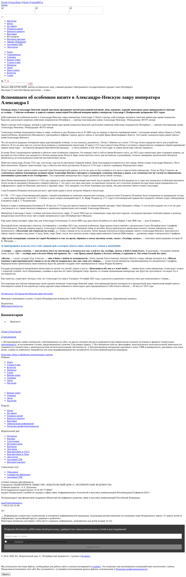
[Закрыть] (2, 516)
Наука (10, 23)
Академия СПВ (14, 44)
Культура (11, 73)
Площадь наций (15, 29)
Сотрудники (13, 441)
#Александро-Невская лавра (29, 293)
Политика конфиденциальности (23, 426)
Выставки (12, 34)
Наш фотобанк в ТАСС (18, 451)
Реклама (11, 438)
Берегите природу (16, 31)
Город (10, 52)
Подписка (12, 436)
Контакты (12, 446)
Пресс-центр (13, 70)
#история (48, 293)
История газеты (15, 444)
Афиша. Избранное (16, 42)
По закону (12, 26)
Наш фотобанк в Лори (18, 454)
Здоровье (11, 57)
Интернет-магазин (16, 39)
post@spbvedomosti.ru (11, 503)
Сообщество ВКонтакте (19, 474)
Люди (10, 67)
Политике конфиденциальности (131, 569)
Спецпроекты (14, 54)
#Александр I (7, 293)
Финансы (11, 65)
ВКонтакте (6, 306)
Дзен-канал (12, 472)
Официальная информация (20, 423)
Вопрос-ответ (13, 60)
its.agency (86, 556)
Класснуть (17, 306)
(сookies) (96, 566)
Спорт (10, 75)
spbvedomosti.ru (8, 344)
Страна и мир (13, 62)
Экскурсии (12, 47)
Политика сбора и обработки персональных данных (27, 354)
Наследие (11, 21)
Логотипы (12, 449)
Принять (6, 574)
